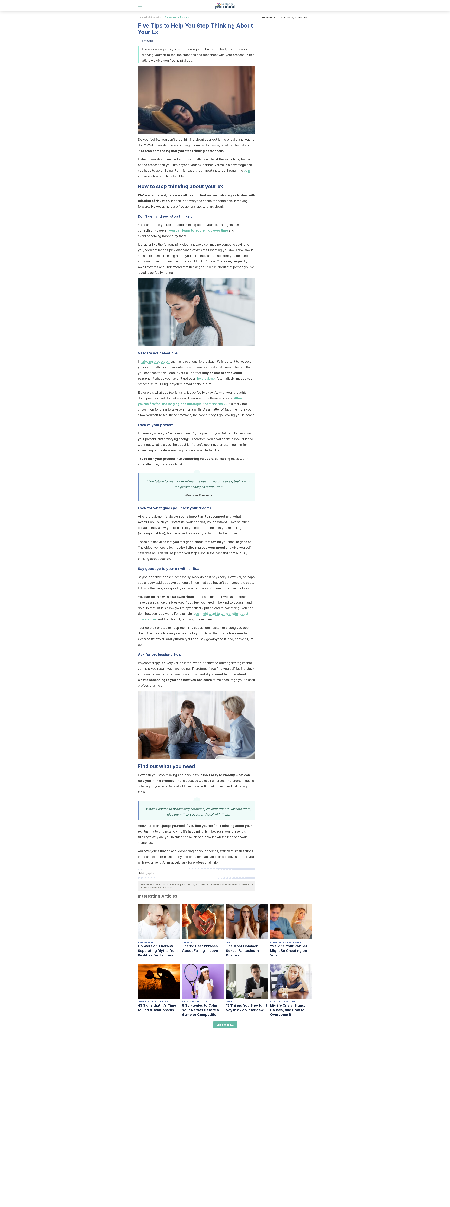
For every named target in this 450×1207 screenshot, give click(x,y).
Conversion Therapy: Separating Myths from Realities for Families (158, 950)
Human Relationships (149, 17)
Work (229, 1001)
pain (247, 170)
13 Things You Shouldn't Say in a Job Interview (246, 1007)
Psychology (145, 942)
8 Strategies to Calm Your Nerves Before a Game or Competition (200, 1010)
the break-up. (206, 378)
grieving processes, (155, 361)
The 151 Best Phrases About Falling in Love (200, 948)
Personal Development (285, 1001)
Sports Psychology (194, 1001)
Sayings (187, 942)
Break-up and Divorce (177, 17)
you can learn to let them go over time (198, 230)
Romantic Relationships (285, 942)
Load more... (225, 1025)
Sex (228, 942)
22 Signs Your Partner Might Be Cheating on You (288, 950)
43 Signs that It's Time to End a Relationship (157, 1007)
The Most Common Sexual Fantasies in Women (242, 950)
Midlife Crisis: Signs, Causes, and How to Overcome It (287, 1010)
